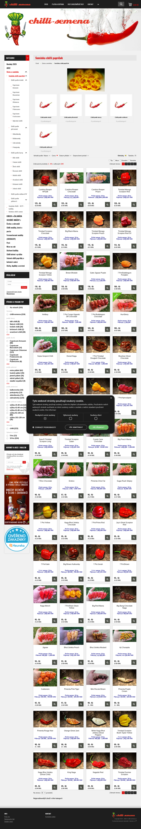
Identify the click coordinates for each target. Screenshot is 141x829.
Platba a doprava (58, 4)
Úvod (46, 4)
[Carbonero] (45, 677)
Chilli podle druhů (45, 117)
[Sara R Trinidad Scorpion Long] (54, 454)
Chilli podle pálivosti (46, 147)
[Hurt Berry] (133, 329)
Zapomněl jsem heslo (14, 292)
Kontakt (90, 4)
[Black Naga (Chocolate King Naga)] (45, 386)
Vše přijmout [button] (98, 427)
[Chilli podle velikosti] (121, 105)
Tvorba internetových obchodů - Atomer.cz (123, 821)
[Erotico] (72, 469)
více (7, 334)
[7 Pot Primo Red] (98, 511)
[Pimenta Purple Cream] (124, 677)
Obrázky (121, 155)
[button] (44, 427)
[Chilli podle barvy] (96, 105)
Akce (117, 160)
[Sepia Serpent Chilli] (45, 344)
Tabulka (131, 155)
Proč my (7, 817)
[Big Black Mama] (72, 219)
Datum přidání (64, 155)
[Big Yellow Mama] (98, 386)
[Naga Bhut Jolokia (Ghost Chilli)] (45, 760)
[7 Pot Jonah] (98, 552)
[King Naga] (72, 760)
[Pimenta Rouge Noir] (45, 719)
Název (46, 155)
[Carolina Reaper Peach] (98, 178)
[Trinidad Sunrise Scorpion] (124, 760)
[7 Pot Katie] (45, 552)
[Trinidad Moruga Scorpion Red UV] (124, 219)
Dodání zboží (8, 821)
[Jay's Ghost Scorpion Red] (124, 511)
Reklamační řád (9, 819)
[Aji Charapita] (124, 636)
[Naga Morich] (45, 594)
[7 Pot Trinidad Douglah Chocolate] (98, 344)
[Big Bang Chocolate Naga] (124, 594)
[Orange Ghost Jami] (72, 719)
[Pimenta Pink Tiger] (72, 677)
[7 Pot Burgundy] (72, 386)
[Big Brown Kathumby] (72, 552)
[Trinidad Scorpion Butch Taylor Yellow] (124, 719)
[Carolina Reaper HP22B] (45, 178)
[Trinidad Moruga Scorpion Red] (124, 178)
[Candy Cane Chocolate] (107, 454)
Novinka (133, 160)
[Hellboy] (45, 303)
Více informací (50, 410)
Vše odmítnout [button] (76, 427)
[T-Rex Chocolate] (54, 495)
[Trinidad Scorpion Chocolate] (45, 219)
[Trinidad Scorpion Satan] (81, 454)
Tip (111, 160)
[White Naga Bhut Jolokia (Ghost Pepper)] (98, 719)
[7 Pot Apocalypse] (124, 386)
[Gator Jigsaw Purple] (98, 261)
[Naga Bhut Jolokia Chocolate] (72, 511)
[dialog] (70, 414)
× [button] (111, 398)
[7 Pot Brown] (124, 552)
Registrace (11, 294)
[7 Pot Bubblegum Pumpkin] (124, 261)
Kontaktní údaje (50, 817)
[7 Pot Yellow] (45, 511)
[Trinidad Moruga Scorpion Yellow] (45, 261)
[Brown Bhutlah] (72, 261)
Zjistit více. (10, 469)
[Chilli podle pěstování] (71, 105)
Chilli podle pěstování (71, 117)
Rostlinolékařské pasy (76, 4)
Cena (54, 155)
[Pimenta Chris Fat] (98, 469)
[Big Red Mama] (98, 594)
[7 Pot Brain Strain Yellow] (72, 594)
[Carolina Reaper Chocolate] (72, 178)
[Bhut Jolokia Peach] (72, 636)
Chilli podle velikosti (121, 117)
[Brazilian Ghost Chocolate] (124, 344)
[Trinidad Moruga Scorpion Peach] (98, 219)
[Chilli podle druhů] (46, 105)
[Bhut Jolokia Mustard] (98, 636)
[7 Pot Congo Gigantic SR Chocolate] (72, 303)
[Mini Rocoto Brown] (98, 677)
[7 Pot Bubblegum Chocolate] (98, 303)
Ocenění (124, 160)
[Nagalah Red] (98, 760)
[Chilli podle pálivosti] (46, 135)
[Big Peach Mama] (124, 427)
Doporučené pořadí (80, 155)
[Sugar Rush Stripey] (124, 469)
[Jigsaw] (45, 636)
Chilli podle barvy (96, 117)
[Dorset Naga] (72, 344)
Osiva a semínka (47, 63)
